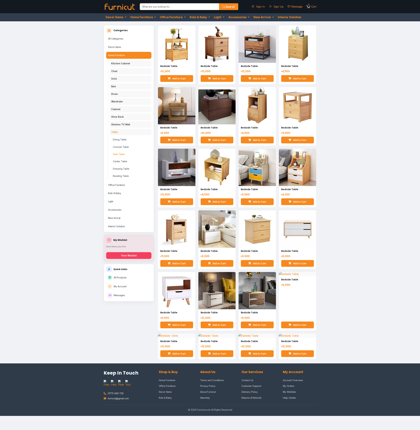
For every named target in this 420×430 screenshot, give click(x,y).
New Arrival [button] (262, 17)
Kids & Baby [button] (199, 17)
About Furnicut (208, 391)
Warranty (205, 397)
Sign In (260, 6)
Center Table (120, 161)
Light (110, 201)
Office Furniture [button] (171, 17)
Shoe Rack (117, 116)
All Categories (115, 38)
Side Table (119, 154)
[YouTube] (128, 383)
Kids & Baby (114, 193)
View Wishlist (129, 255)
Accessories (114, 209)
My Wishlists (289, 391)
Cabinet (115, 109)
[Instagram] (113, 383)
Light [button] (218, 17)
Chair (114, 71)
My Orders (288, 386)
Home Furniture (116, 55)
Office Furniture (116, 185)
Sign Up (278, 6)
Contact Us (247, 380)
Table (114, 132)
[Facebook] (106, 383)
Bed (113, 86)
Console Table (121, 147)
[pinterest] (121, 383)
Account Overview (293, 380)
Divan (114, 94)
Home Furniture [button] (142, 17)
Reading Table (121, 176)
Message (296, 6)
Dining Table (119, 139)
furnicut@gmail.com (118, 398)
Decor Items (114, 47)
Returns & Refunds (252, 397)
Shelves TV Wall (120, 124)
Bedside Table (168, 66)
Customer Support (251, 386)
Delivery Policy (250, 391)
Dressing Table (121, 168)
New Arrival (114, 218)
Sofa (114, 78)
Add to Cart (179, 78)
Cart (312, 6)
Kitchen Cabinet (120, 63)
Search (230, 6)
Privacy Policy (207, 386)
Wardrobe (117, 101)
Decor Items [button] (115, 17)
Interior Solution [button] (289, 17)
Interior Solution (116, 226)
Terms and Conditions (212, 380)
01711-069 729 (116, 393)
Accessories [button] (237, 17)
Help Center (289, 397)
